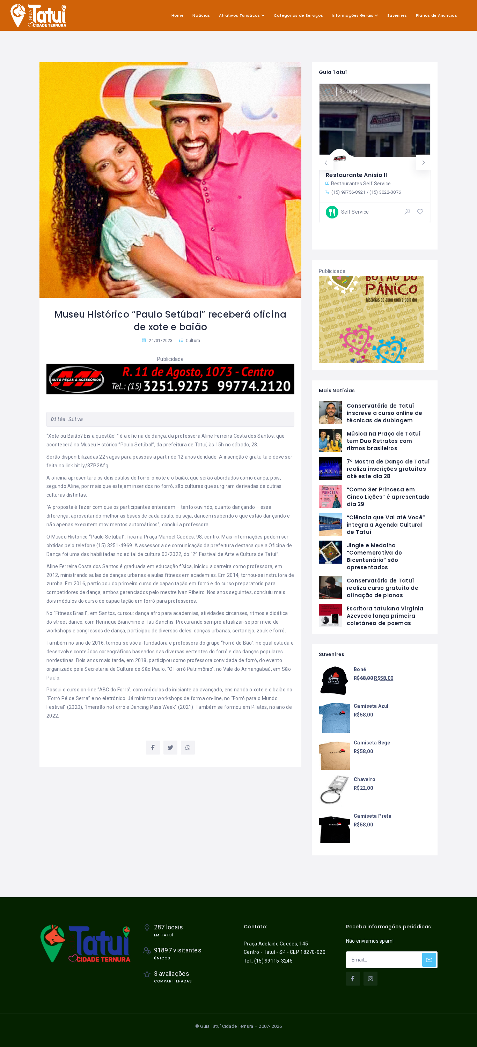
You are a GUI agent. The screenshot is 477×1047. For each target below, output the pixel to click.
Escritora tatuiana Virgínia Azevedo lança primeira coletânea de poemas (385, 616)
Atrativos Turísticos (239, 15)
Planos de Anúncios (436, 15)
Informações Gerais (352, 15)
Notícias (201, 15)
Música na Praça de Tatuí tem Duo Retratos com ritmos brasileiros (384, 441)
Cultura (193, 340)
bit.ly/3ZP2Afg (91, 465)
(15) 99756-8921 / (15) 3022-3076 (366, 192)
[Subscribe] (429, 960)
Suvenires (397, 15)
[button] (326, 162)
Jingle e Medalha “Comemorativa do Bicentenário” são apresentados (374, 556)
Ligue (352, 91)
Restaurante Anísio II (356, 175)
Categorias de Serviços (298, 15)
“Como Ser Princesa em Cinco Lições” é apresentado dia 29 (388, 497)
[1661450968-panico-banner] (371, 318)
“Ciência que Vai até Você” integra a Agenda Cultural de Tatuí (386, 525)
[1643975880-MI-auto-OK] (170, 378)
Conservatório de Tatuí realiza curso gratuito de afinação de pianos (382, 588)
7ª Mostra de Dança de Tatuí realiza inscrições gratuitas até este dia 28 (388, 469)
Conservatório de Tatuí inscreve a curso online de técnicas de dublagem (384, 413)
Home (177, 15)
